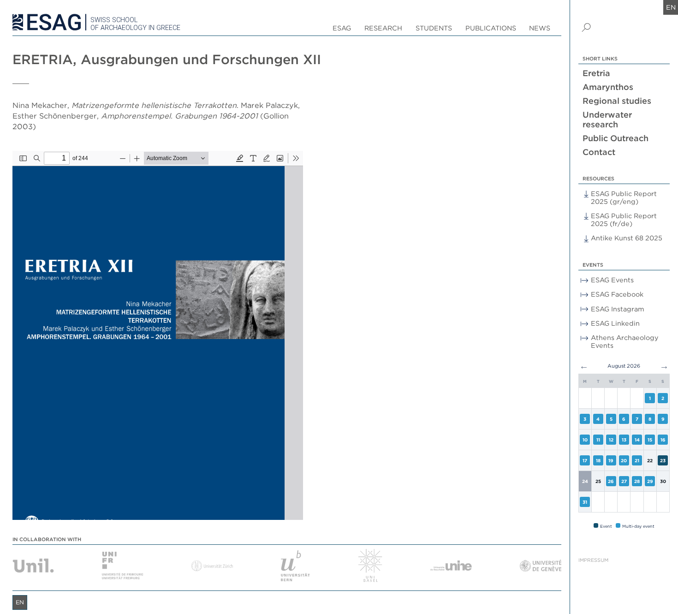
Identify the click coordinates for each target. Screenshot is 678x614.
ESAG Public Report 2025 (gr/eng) (624, 197)
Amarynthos (608, 87)
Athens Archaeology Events (625, 341)
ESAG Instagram (617, 309)
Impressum (593, 560)
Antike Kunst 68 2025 (626, 238)
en (671, 7)
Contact (599, 152)
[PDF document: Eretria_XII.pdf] (157, 335)
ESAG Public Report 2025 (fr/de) (624, 219)
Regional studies (617, 101)
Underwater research (607, 119)
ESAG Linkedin (615, 323)
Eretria (596, 73)
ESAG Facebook (617, 294)
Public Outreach (615, 138)
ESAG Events (612, 280)
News (539, 28)
